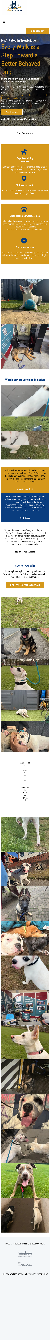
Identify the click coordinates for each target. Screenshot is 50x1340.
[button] (3, 22)
